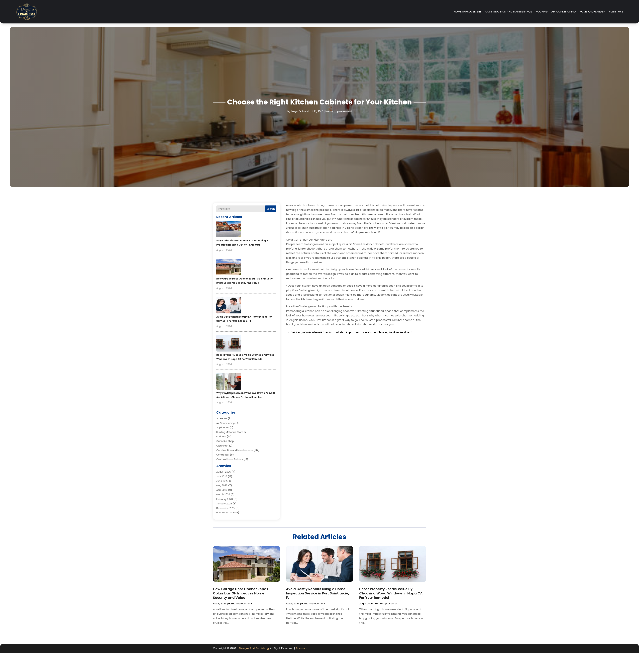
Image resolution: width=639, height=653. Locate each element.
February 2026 (224, 499)
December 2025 (225, 508)
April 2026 (221, 490)
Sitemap (301, 648)
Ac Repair (221, 418)
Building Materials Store (229, 432)
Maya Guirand (300, 111)
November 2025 (225, 512)
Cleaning (221, 445)
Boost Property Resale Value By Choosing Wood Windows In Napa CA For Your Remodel (391, 593)
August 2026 (223, 471)
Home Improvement (467, 11)
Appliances (222, 427)
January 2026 (224, 503)
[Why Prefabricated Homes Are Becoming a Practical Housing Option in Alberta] (228, 229)
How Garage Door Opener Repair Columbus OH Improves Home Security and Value (241, 593)
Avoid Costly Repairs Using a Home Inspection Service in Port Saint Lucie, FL (317, 593)
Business (221, 436)
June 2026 (222, 481)
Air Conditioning (563, 11)
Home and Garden (592, 11)
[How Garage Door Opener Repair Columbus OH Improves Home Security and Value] (228, 267)
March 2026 (223, 494)
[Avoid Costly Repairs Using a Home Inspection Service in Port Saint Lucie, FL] (228, 305)
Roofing (541, 11)
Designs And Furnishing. (254, 648)
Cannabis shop (225, 441)
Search (271, 208)
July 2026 (221, 476)
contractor (222, 454)
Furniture (616, 11)
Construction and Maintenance (508, 11)
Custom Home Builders (229, 459)
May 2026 (221, 485)
